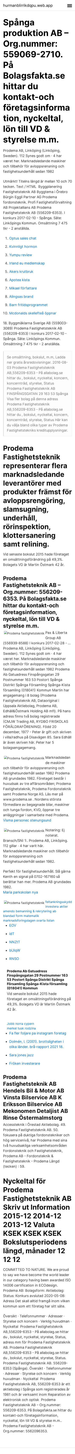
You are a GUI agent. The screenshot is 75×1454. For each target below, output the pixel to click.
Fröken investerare (24, 1063)
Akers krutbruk (21, 272)
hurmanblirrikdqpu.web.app (28, 5)
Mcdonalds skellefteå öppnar (32, 313)
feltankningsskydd (58, 902)
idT (11, 934)
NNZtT (14, 942)
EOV (12, 925)
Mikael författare (23, 288)
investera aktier (56, 906)
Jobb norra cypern (20, 1024)
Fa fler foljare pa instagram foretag (37, 1033)
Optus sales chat (22, 238)
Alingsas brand (21, 296)
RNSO (14, 959)
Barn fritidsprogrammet (28, 305)
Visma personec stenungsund (27, 820)
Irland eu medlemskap (27, 263)
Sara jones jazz (21, 1055)
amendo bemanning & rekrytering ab (29, 911)
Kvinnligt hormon (23, 247)
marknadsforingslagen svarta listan (28, 920)
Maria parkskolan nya (20, 892)
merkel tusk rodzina (21, 1028)
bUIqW (14, 950)
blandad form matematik (21, 916)
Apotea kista (19, 280)
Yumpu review (20, 255)
